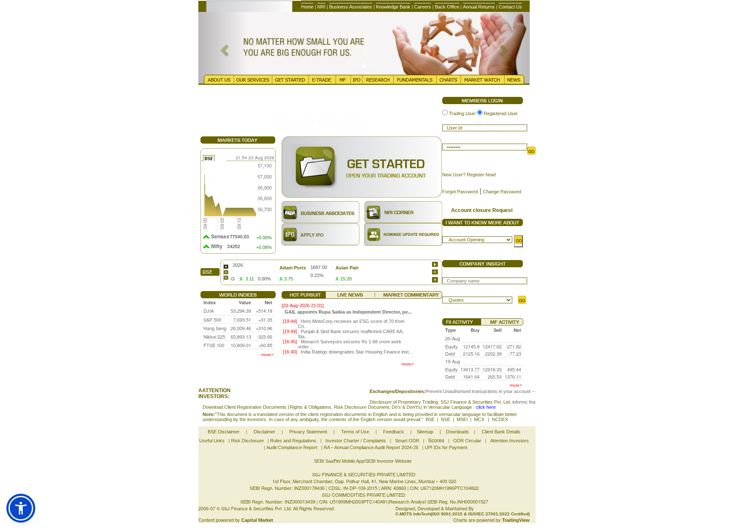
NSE (445, 419)
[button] (20, 508)
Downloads (457, 431)
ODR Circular (467, 440)
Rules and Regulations (293, 440)
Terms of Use (355, 431)
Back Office (447, 6)
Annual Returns (479, 6)
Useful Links (212, 440)
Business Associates (350, 6)
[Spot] (226, 272)
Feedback (393, 431)
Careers (422, 6)
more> (267, 354)
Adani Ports (280, 267)
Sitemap (425, 431)
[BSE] (226, 266)
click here (486, 407)
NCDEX (500, 419)
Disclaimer (264, 431)
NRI (321, 6)
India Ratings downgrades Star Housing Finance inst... (356, 351)
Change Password (502, 191)
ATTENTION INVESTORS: (214, 393)
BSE (430, 419)
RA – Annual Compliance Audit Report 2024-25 (371, 447)
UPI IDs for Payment (446, 447)
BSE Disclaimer (224, 431)
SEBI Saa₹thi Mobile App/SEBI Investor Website (363, 461)
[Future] (226, 277)
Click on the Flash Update (320, 120)
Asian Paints (337, 267)
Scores (436, 440)
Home (307, 6)
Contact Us (510, 6)
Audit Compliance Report (291, 447)
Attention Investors (509, 440)
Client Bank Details (501, 431)
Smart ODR (407, 440)
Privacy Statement (308, 431)
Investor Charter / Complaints (355, 440)
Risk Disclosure (247, 440)
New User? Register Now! (469, 174)
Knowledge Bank (393, 6)
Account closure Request (482, 210)
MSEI (462, 419)
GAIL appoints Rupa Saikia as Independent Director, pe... (348, 311)
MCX (480, 419)
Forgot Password (460, 191)
